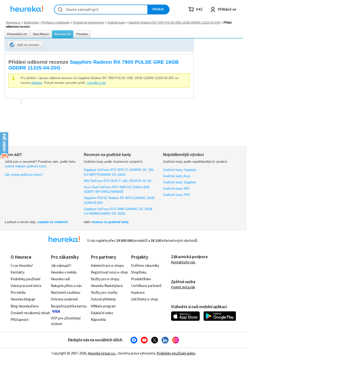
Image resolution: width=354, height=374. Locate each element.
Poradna (82, 34)
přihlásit (36, 83)
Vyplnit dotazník (183, 287)
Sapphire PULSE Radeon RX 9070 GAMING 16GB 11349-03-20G (119, 200)
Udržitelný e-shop (144, 299)
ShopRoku (138, 272)
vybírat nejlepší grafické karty (25, 166)
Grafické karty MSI (176, 188)
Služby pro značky (104, 292)
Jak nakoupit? (61, 265)
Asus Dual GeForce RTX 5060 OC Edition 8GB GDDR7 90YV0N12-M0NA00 (117, 189)
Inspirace (138, 292)
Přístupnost (20, 319)
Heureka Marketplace (107, 285)
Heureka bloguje (23, 299)
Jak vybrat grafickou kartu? (24, 174)
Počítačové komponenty (88, 22)
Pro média (18, 292)
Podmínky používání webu (176, 353)
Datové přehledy (103, 299)
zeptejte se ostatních (52, 222)
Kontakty (18, 272)
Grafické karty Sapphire (179, 182)
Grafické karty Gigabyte (179, 170)
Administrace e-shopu (107, 265)
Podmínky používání (25, 279)
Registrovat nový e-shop (109, 272)
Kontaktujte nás (183, 262)
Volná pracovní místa (26, 285)
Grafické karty (116, 22)
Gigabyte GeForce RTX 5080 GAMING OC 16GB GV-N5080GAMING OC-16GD (118, 211)
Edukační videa (102, 313)
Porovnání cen (17, 34)
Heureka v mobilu (64, 272)
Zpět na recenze (28, 44)
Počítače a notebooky (56, 22)
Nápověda (98, 319)
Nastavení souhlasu (65, 292)
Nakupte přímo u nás (66, 285)
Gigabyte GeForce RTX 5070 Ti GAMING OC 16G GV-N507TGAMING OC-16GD (119, 172)
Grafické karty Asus (177, 176)
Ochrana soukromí (64, 299)
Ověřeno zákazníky (145, 265)
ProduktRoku (141, 279)
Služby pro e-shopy (105, 279)
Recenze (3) (62, 34)
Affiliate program (103, 306)
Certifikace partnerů (146, 285)
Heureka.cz (13, 22)
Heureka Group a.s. (102, 353)
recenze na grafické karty (110, 222)
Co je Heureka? (22, 265)
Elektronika (31, 22)
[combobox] (101, 9)
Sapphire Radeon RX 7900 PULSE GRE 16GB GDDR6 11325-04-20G (174, 22)
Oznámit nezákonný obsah (30, 313)
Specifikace (41, 34)
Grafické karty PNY (176, 195)
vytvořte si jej (96, 83)
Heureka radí (60, 279)
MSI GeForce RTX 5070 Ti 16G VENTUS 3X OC (118, 181)
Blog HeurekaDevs (25, 306)
